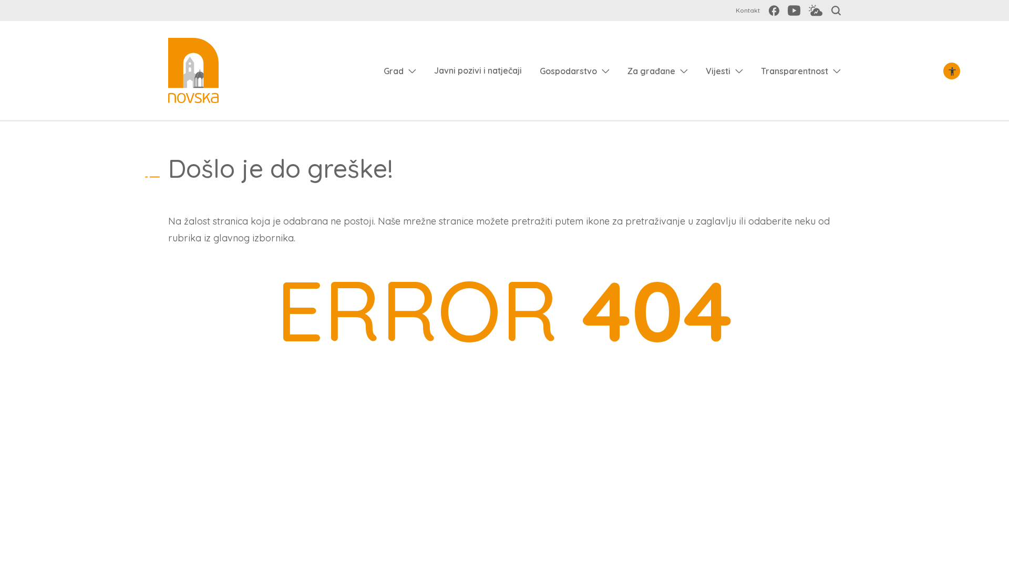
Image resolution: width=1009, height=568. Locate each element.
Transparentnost (794, 71)
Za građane (651, 71)
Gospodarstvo (568, 71)
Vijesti (718, 71)
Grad (394, 71)
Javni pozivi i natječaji (478, 70)
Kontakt (748, 10)
